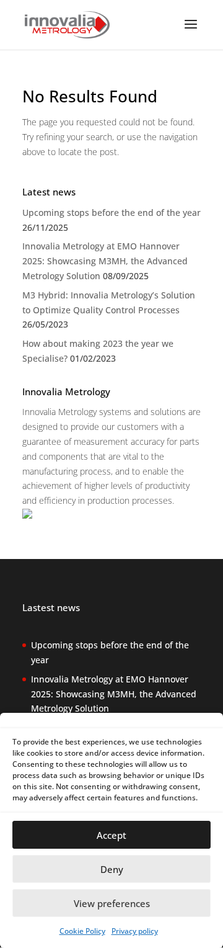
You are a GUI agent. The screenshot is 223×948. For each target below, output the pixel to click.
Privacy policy (135, 931)
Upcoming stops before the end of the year (111, 212)
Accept (111, 835)
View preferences (112, 903)
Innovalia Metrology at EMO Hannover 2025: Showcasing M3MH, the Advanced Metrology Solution (105, 261)
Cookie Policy (82, 931)
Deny (111, 869)
